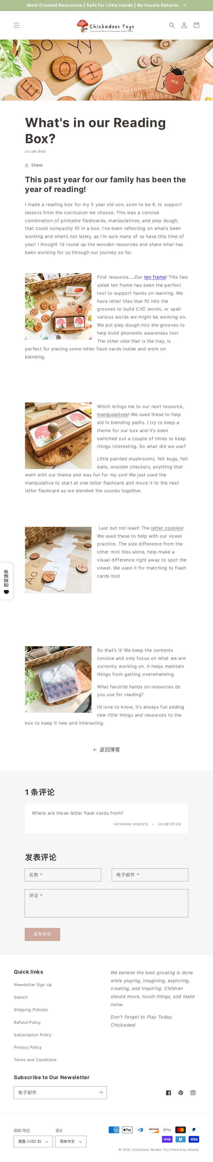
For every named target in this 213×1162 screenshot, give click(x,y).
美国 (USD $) (29, 1141)
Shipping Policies (30, 1009)
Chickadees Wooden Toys (151, 1149)
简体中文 (67, 1141)
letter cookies (166, 528)
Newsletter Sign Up (33, 984)
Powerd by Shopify (185, 1149)
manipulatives (112, 414)
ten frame (155, 277)
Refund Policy (27, 1022)
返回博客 (110, 750)
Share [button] (37, 165)
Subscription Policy (33, 1034)
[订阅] (100, 1092)
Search (21, 997)
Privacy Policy (28, 1047)
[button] (17, 25)
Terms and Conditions (35, 1059)
